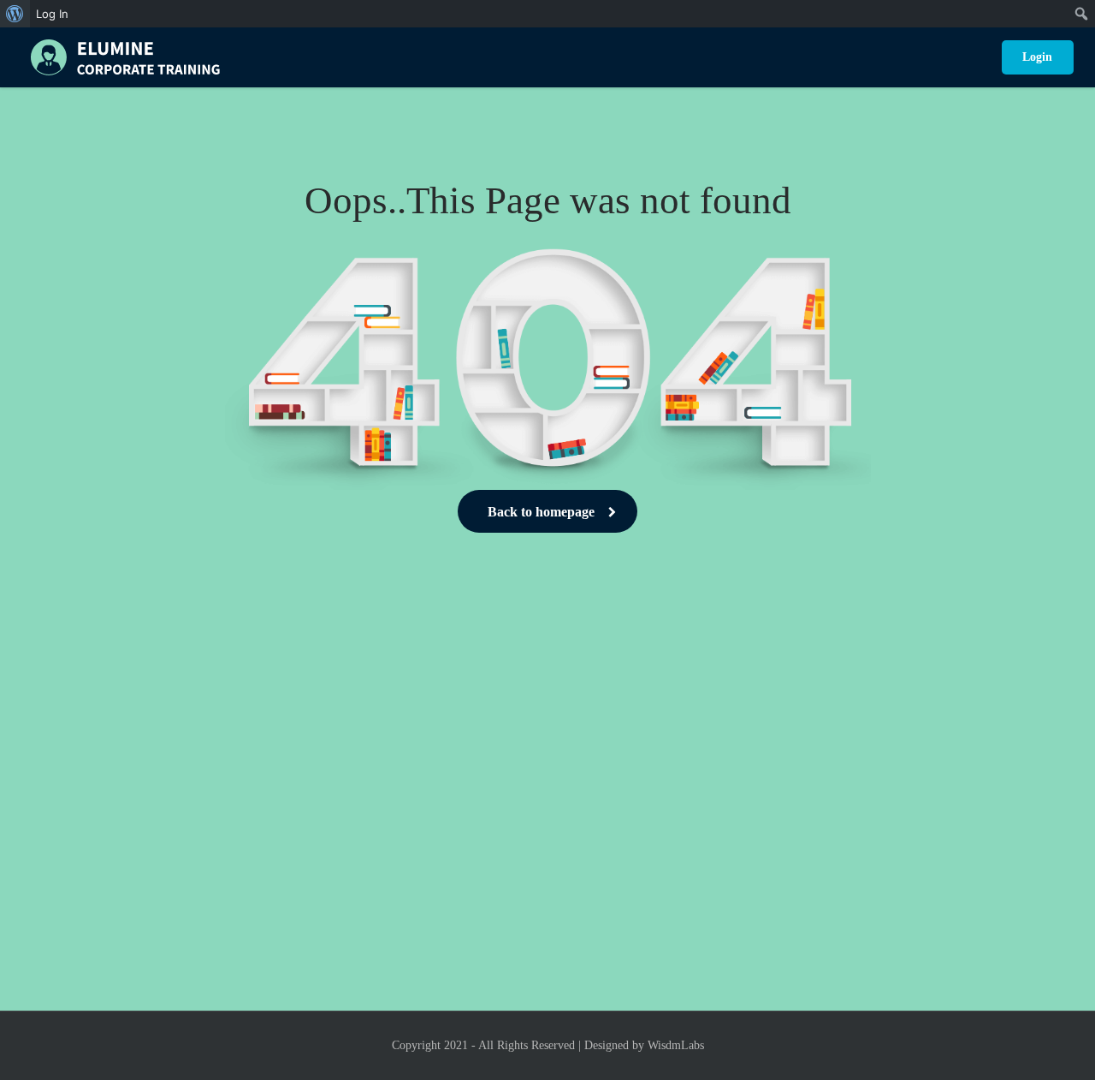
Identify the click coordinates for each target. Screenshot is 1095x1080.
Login (1037, 57)
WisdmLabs (676, 1045)
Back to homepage (541, 511)
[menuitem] (15, 13)
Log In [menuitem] (52, 14)
